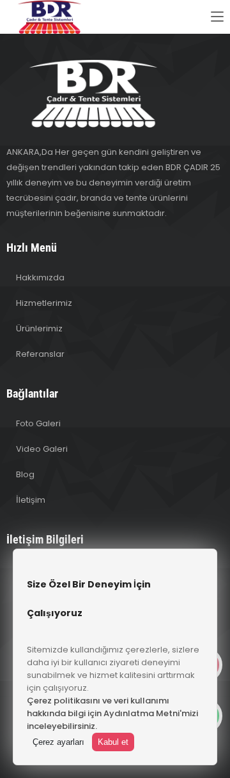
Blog (25, 474)
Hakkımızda (40, 277)
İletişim (30, 500)
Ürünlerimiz (39, 328)
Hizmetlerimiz (44, 303)
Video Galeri (42, 449)
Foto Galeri (38, 423)
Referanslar (40, 354)
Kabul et (113, 742)
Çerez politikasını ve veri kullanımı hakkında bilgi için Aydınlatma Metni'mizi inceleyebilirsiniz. (112, 713)
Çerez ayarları (58, 742)
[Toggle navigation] (217, 17)
